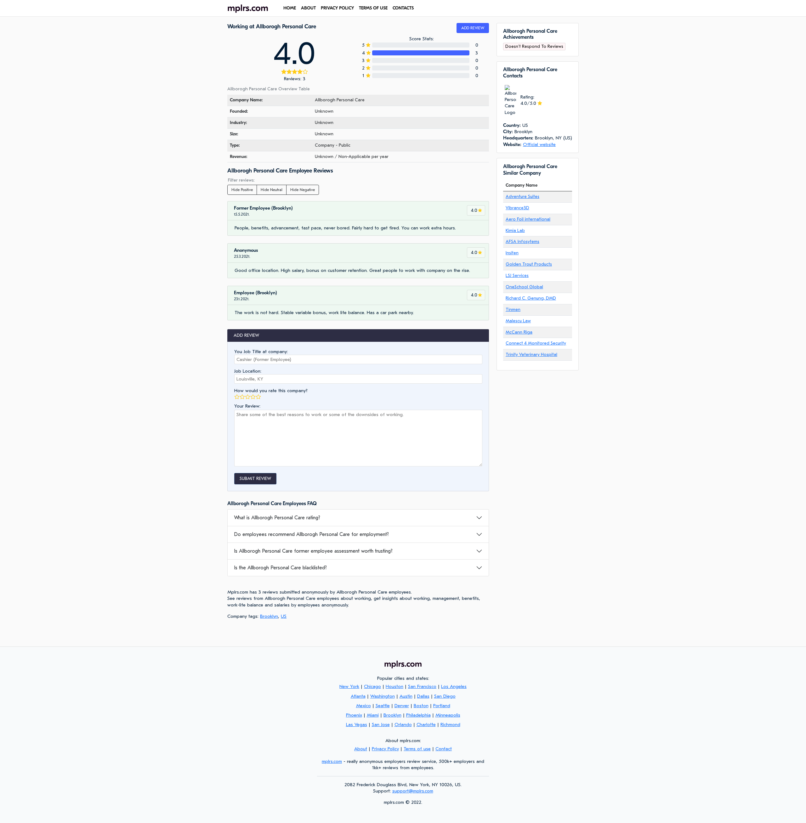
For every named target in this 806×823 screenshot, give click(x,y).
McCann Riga (519, 332)
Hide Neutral (271, 190)
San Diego (445, 696)
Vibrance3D (517, 208)
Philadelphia (418, 715)
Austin (406, 696)
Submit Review (255, 478)
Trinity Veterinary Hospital (531, 354)
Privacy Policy (337, 8)
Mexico (363, 705)
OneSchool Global (524, 287)
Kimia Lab (515, 230)
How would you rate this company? (271, 390)
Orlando (403, 724)
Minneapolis (447, 715)
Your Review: (247, 406)
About (308, 8)
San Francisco (422, 686)
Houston (394, 686)
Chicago (372, 686)
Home (289, 8)
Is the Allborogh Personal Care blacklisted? (280, 568)
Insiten (512, 253)
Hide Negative (302, 190)
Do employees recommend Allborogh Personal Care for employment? (311, 534)
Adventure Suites (522, 196)
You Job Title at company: (261, 351)
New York (349, 686)
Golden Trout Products (529, 264)
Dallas (423, 696)
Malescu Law (518, 321)
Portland (441, 705)
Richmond (450, 724)
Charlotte (426, 724)
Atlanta (358, 696)
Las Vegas (356, 724)
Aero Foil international (528, 219)
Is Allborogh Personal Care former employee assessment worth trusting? (313, 551)
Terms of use (373, 8)
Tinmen (513, 309)
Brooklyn (269, 616)
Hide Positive (242, 190)
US (284, 616)
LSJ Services (517, 275)
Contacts (403, 8)
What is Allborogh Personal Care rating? (277, 518)
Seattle (383, 705)
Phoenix (354, 715)
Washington (382, 696)
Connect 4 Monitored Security (536, 343)
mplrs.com (332, 761)
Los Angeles (454, 686)
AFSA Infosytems (522, 241)
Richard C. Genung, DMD (531, 298)
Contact (443, 749)
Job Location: (247, 371)
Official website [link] (539, 144)
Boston (421, 705)
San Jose (381, 724)
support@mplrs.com (412, 791)
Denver (401, 705)
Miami (373, 715)
